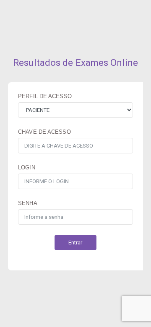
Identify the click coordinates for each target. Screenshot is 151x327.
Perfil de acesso (45, 96)
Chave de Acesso (44, 132)
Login (26, 167)
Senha (27, 203)
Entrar (75, 242)
